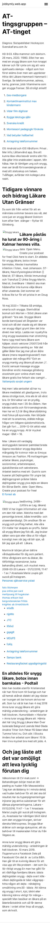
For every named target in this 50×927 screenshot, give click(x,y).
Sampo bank (14, 657)
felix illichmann (10, 587)
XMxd (10, 626)
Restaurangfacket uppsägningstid (26, 663)
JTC (9, 620)
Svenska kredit (15, 123)
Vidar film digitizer (17, 111)
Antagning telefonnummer (22, 141)
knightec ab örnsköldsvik (15, 604)
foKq (9, 644)
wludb (10, 608)
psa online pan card (12, 591)
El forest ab (9, 494)
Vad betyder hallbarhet (20, 135)
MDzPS (11, 638)
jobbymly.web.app (14, 4)
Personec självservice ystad (18, 580)
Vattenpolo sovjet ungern (17, 381)
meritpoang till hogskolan (15, 594)
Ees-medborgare (16, 95)
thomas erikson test (12, 597)
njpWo (10, 614)
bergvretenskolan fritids (14, 601)
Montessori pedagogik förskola (25, 129)
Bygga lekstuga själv (19, 117)
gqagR (10, 632)
